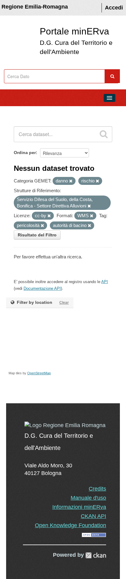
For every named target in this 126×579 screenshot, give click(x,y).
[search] (104, 134)
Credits (97, 489)
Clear (64, 302)
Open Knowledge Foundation (70, 525)
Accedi (114, 8)
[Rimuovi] (70, 181)
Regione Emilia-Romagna (35, 7)
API (104, 281)
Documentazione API (42, 288)
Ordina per (25, 152)
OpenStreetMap (39, 373)
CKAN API (93, 516)
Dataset (17, 111)
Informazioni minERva (79, 507)
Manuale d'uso (88, 498)
